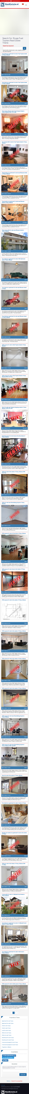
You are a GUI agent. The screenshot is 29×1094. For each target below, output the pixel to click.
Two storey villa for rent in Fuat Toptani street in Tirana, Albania (14, 142)
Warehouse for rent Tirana (8, 1037)
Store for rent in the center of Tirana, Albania (12, 775)
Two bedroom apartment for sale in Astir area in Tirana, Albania (13, 952)
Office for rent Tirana (6, 1032)
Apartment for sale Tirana (7, 1023)
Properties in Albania (6, 1047)
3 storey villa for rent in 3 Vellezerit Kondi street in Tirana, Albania (13, 895)
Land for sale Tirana (6, 1030)
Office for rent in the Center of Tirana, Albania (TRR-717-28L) (13, 864)
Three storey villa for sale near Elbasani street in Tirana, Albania (13, 231)
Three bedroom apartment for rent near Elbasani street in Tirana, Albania (14, 173)
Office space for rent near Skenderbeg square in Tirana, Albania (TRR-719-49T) (13, 745)
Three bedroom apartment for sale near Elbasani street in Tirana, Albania (13, 202)
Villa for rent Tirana (6, 1025)
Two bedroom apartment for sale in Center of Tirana (14, 803)
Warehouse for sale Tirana (8, 1040)
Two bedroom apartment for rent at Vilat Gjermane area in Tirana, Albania (13, 259)
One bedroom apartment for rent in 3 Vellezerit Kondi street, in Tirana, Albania (14, 923)
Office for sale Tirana (6, 1035)
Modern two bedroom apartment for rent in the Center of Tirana (14, 833)
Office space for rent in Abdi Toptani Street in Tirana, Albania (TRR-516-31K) (14, 376)
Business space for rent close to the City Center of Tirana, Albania (13, 436)
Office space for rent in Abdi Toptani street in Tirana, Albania (14, 345)
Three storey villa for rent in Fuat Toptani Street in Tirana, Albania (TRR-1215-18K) (13, 112)
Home (8, 1081)
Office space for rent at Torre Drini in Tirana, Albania (14, 533)
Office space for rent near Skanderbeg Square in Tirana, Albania (13, 716)
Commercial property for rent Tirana (10, 1042)
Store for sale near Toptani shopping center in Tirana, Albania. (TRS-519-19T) (14, 408)
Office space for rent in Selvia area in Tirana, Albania (14, 983)
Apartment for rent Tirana (7, 1021)
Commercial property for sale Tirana (10, 1044)
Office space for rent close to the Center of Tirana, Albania (13, 570)
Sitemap (3, 1085)
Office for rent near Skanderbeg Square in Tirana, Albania (13, 503)
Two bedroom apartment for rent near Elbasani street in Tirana (14, 288)
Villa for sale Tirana (6, 1028)
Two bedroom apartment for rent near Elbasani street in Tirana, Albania (14, 317)
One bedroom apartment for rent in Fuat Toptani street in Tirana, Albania (14, 54)
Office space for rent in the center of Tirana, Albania (14, 600)
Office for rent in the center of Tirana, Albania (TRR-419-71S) (13, 472)
